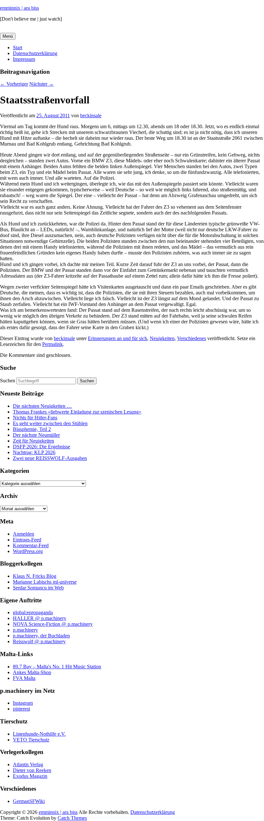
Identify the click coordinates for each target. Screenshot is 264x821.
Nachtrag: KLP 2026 (34, 452)
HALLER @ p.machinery (39, 618)
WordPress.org (28, 551)
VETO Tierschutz (31, 739)
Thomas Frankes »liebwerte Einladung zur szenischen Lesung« (77, 412)
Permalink (52, 344)
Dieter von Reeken (32, 770)
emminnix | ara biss (19, 8)
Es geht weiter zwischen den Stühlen (50, 423)
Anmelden (23, 534)
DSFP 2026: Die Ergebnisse (41, 446)
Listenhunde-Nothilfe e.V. (39, 734)
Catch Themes (72, 818)
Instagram (23, 703)
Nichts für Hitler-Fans (35, 417)
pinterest (21, 708)
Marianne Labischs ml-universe (45, 582)
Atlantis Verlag (28, 764)
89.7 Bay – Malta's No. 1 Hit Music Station (57, 666)
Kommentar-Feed (31, 545)
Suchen (7, 380)
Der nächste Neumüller (36, 435)
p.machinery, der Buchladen (41, 635)
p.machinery (25, 630)
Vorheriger (14, 84)
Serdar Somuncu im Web (38, 587)
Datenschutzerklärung (35, 53)
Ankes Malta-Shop (32, 672)
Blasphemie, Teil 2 (32, 429)
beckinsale (90, 115)
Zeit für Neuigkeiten (33, 441)
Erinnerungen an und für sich (117, 338)
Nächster (41, 84)
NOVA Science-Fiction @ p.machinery (53, 624)
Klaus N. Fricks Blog (34, 576)
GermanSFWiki (29, 801)
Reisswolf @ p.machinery (39, 641)
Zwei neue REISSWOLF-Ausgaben (50, 458)
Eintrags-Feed (27, 539)
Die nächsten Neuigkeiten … (42, 406)
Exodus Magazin (30, 776)
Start (17, 47)
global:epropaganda (33, 612)
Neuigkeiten (162, 338)
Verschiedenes (191, 338)
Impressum (24, 59)
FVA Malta (24, 678)
